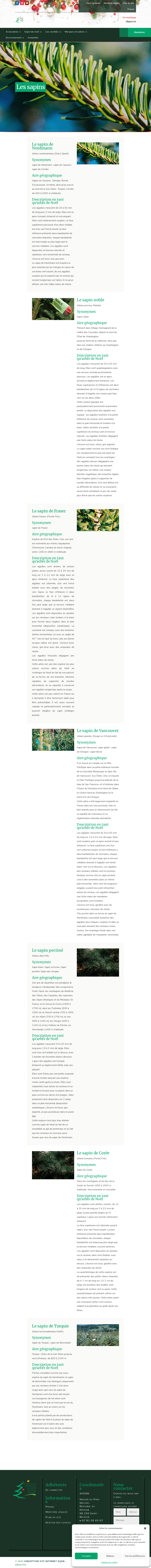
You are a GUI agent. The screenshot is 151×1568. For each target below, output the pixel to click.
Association (12, 32)
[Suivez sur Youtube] (27, 3)
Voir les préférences (135, 1556)
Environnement (14, 37)
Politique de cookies (109, 1562)
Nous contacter (93, 3)
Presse (131, 9)
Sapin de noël (31, 32)
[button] (145, 1528)
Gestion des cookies (58, 1522)
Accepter (86, 1556)
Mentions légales (112, 3)
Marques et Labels (75, 32)
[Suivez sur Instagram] (22, 3)
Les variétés (52, 32)
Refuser (110, 1556)
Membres (139, 32)
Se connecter (54, 1490)
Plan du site (128, 3)
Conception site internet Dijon (44, 1561)
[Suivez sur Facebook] (17, 3)
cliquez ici (131, 21)
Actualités (33, 37)
